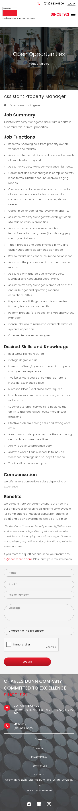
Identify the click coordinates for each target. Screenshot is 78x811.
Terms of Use (39, 765)
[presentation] (31, 645)
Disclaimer (39, 748)
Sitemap (39, 774)
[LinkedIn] (39, 804)
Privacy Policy (39, 757)
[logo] (10, 11)
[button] (73, 14)
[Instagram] (49, 804)
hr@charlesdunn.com (18, 559)
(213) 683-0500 (54, 3)
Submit (27, 661)
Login (71, 3)
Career (39, 739)
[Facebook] (29, 804)
